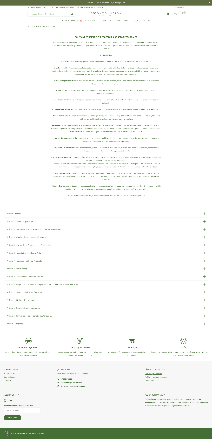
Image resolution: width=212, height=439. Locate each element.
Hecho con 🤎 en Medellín (35, 433)
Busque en (72, 14)
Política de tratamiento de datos (156, 377)
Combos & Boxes (106, 21)
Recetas (147, 21)
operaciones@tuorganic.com (71, 382)
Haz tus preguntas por (73, 386)
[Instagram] (5, 400)
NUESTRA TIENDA (11, 369)
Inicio (29, 26)
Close (209, 3)
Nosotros (137, 21)
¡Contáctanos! (180, 7)
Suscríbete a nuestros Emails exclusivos (18, 405)
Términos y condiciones (153, 374)
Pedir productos (9, 374)
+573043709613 (66, 379)
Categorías (7, 380)
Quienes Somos (9, 377)
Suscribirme (12, 417)
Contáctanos (149, 380)
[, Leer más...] (168, 14)
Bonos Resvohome (122, 21)
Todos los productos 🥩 (72, 21)
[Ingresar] (176, 14)
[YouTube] (11, 400)
